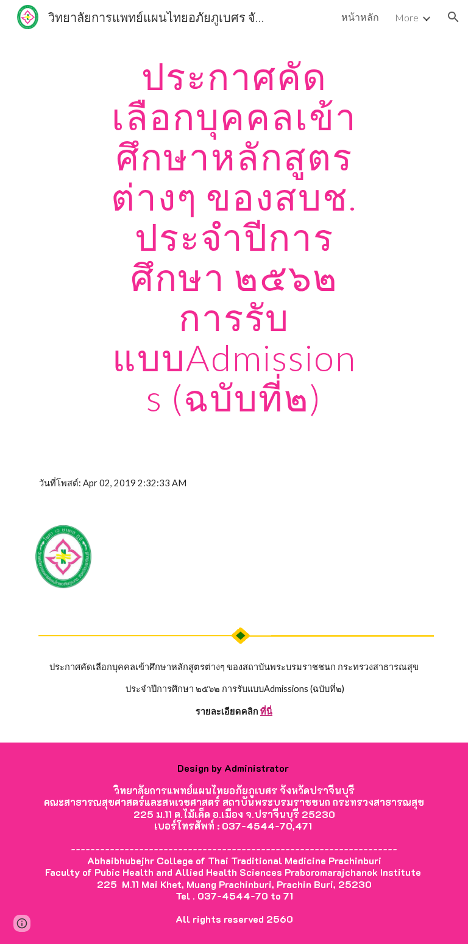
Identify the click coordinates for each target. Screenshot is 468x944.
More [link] (407, 17)
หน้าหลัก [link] (360, 17)
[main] (233, 236)
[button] (453, 17)
